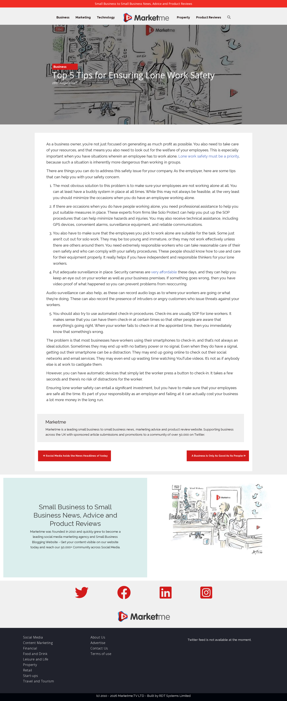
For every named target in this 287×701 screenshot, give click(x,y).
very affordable (164, 272)
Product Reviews (208, 17)
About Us (98, 637)
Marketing (83, 17)
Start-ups (30, 675)
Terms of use (101, 653)
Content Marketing (38, 643)
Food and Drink (35, 653)
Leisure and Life (35, 659)
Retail (27, 670)
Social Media (33, 637)
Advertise (98, 643)
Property (183, 17)
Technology (106, 17)
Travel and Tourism (38, 681)
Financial (30, 648)
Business (62, 17)
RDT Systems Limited (175, 696)
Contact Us (99, 648)
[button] (229, 17)
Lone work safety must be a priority (208, 156)
